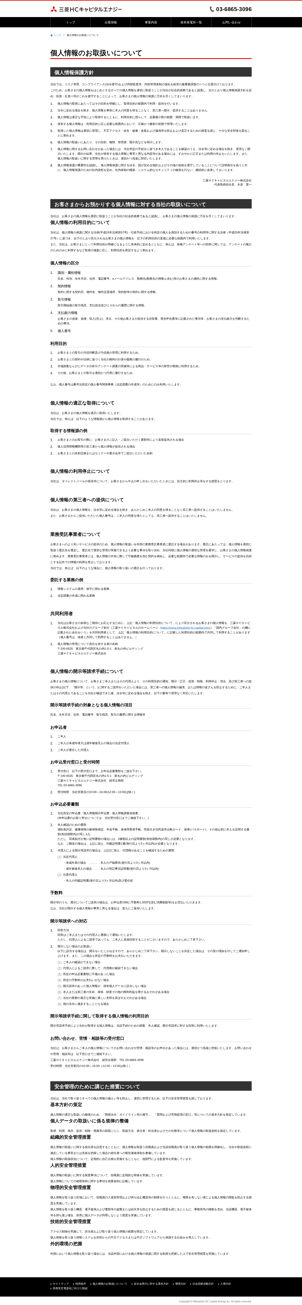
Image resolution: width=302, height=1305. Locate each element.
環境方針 (180, 1283)
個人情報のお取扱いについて (110, 1283)
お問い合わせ (231, 22)
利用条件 (80, 1283)
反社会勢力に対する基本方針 (151, 1283)
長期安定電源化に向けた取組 (70, 1288)
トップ (70, 22)
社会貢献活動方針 (203, 1283)
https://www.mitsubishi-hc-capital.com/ (185, 627)
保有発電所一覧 (191, 22)
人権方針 (225, 1283)
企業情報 (111, 22)
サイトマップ (61, 1283)
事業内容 (151, 22)
